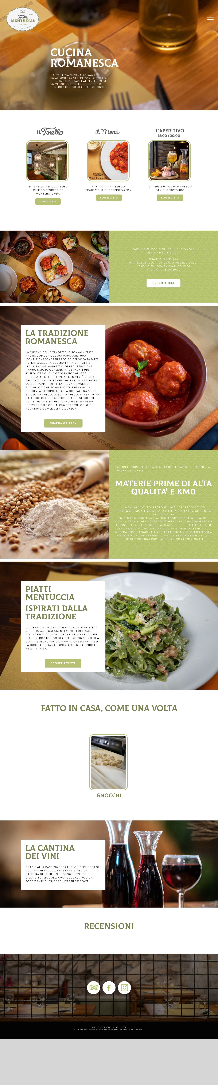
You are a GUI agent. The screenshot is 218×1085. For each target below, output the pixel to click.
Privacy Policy (119, 1027)
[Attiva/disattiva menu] (210, 19)
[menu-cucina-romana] (109, 128)
